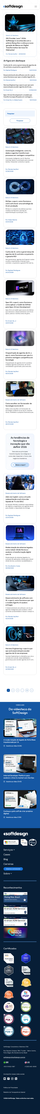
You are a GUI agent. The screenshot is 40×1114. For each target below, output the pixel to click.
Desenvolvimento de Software (16, 400)
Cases (6, 854)
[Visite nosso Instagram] (12, 1078)
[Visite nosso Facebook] (8, 1078)
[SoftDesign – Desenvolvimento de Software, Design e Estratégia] (15, 833)
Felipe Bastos (12, 220)
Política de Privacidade (10, 1087)
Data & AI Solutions (12, 35)
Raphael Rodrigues (11, 70)
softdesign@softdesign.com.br (14, 1057)
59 (27, 690)
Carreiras (8, 864)
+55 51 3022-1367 (9, 1066)
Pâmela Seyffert (10, 80)
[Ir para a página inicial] (13, 6)
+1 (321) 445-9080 (31, 1066)
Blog (5, 859)
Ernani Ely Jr (9, 90)
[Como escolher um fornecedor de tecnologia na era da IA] (20, 389)
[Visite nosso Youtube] (4, 1078)
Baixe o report (20, 465)
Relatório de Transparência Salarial (14, 1092)
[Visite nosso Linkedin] (16, 1078)
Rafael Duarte (18, 100)
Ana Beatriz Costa (14, 566)
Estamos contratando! (13, 869)
